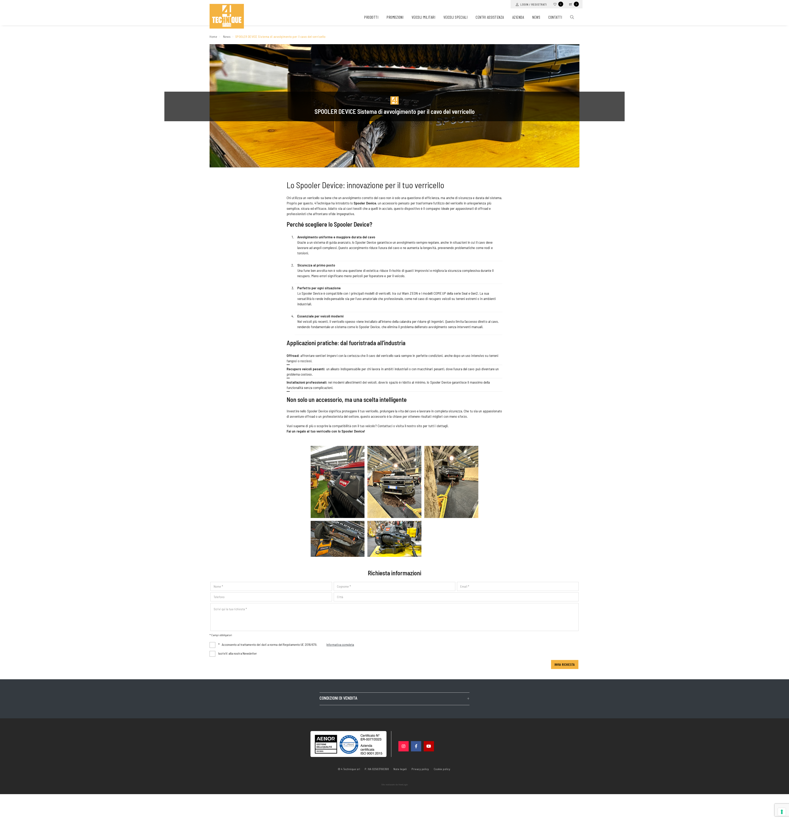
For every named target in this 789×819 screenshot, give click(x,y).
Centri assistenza (490, 17)
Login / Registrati (533, 4)
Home (213, 36)
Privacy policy (420, 768)
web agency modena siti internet (394, 784)
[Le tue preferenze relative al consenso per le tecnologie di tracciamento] (782, 812)
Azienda (518, 17)
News (536, 17)
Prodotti (371, 17)
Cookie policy (442, 768)
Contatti (555, 17)
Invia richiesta (565, 664)
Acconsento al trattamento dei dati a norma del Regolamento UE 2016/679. (286, 644)
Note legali (400, 769)
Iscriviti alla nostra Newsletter (237, 653)
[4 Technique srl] (227, 16)
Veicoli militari (423, 17)
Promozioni (394, 17)
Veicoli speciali (455, 17)
